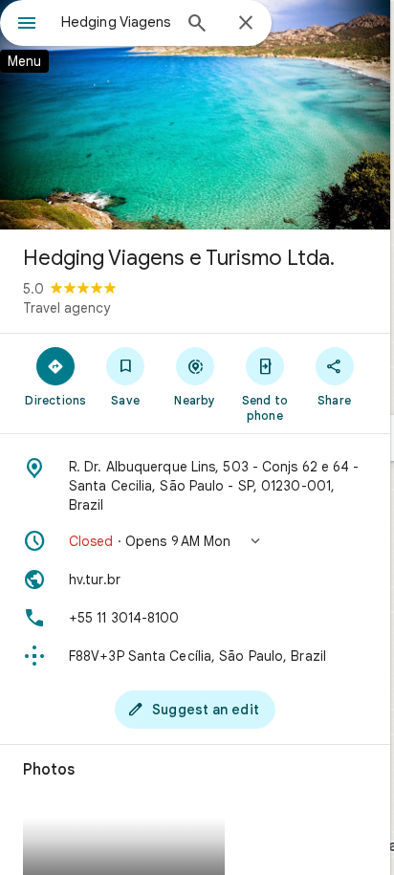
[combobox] (115, 22)
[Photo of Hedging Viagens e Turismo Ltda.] (195, 115)
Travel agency (66, 308)
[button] (195, 541)
